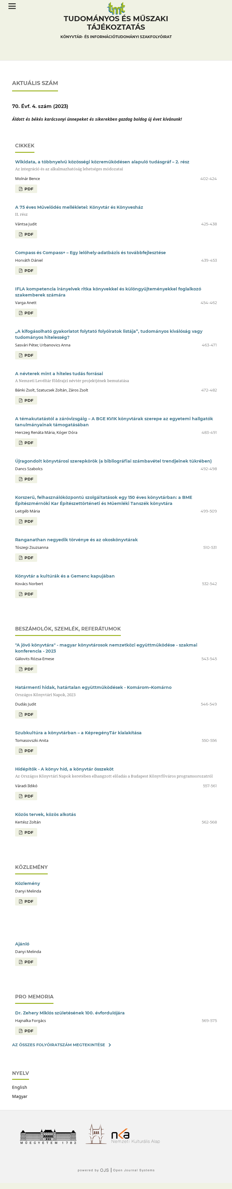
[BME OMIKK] (98, 1142)
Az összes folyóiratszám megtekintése (58, 1044)
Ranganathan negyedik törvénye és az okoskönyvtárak (76, 539)
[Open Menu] (12, 6)
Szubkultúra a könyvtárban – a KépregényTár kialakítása (78, 732)
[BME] (50, 1142)
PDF (28, 188)
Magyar (19, 1096)
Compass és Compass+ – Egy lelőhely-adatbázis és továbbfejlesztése (90, 252)
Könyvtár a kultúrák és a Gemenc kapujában (65, 576)
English (19, 1087)
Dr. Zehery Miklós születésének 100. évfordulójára (70, 1013)
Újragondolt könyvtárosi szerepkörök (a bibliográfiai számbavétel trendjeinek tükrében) (113, 461)
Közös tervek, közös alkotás (45, 814)
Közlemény (27, 883)
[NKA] (138, 1142)
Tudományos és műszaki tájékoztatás (116, 26)
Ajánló (22, 944)
